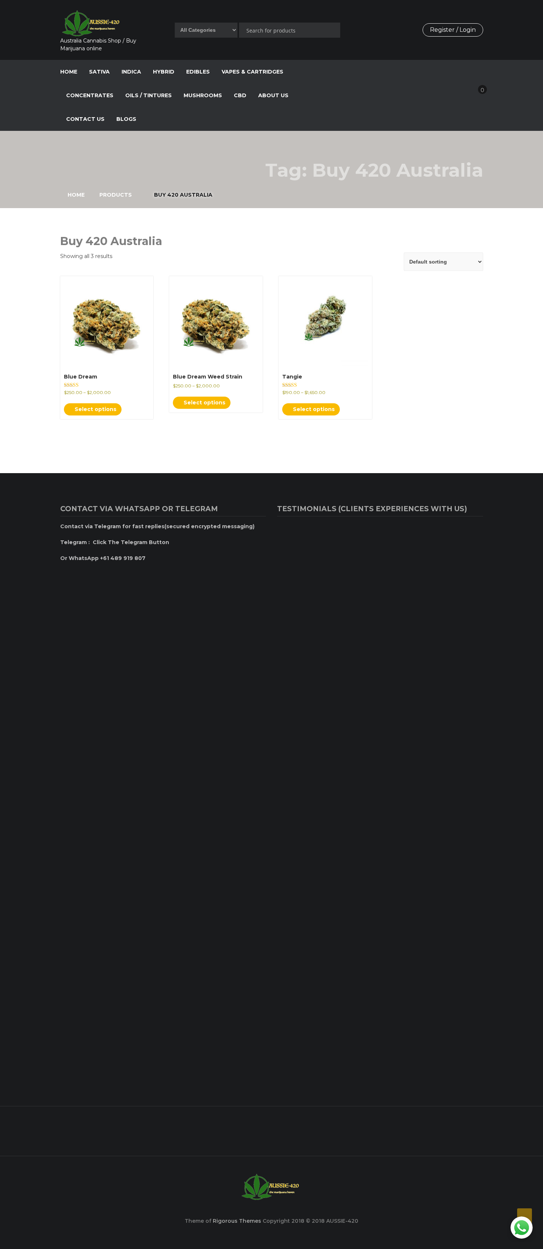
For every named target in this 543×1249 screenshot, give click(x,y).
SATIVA (99, 71)
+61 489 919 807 (256, 1129)
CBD (240, 95)
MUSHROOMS (203, 95)
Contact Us (85, 119)
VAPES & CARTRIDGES (252, 71)
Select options (94, 409)
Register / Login (453, 29)
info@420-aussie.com (407, 1129)
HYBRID (163, 71)
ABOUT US (273, 95)
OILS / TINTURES (148, 95)
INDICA (131, 71)
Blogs (126, 119)
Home (68, 71)
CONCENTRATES (89, 95)
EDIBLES (198, 71)
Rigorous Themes (237, 1221)
